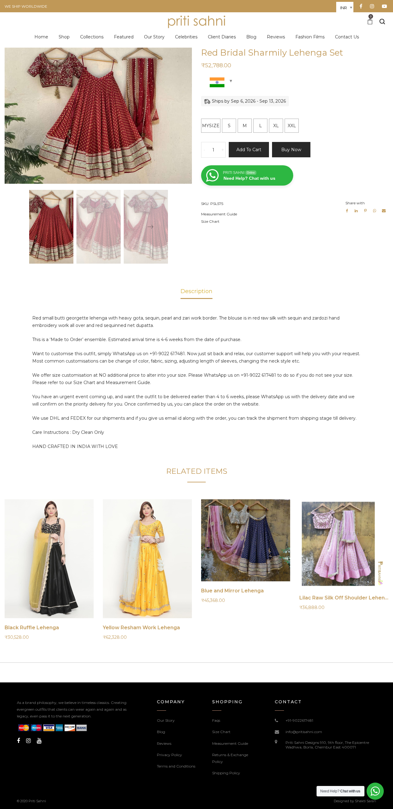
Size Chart (210, 221)
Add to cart (248, 149)
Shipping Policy (226, 773)
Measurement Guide (219, 214)
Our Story (166, 720)
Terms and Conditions (176, 766)
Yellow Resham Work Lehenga (141, 627)
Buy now (291, 149)
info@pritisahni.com (304, 731)
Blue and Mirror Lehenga (232, 591)
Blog (161, 731)
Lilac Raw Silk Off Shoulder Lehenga (345, 598)
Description (196, 291)
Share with (355, 203)
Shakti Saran (365, 801)
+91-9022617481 (299, 720)
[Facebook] (18, 740)
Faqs (216, 720)
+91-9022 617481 (167, 353)
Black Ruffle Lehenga (32, 627)
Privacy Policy (169, 754)
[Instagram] (28, 740)
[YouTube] (39, 740)
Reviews (164, 743)
